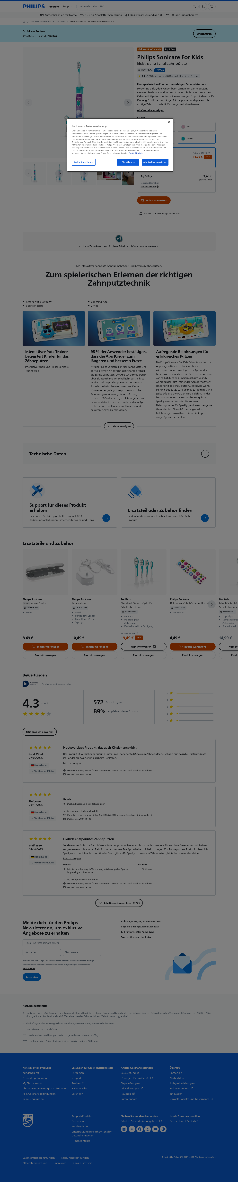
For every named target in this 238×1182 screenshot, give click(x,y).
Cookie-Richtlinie (136, 153)
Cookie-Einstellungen (84, 162)
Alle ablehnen (128, 162)
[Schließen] (168, 122)
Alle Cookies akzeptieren (155, 162)
